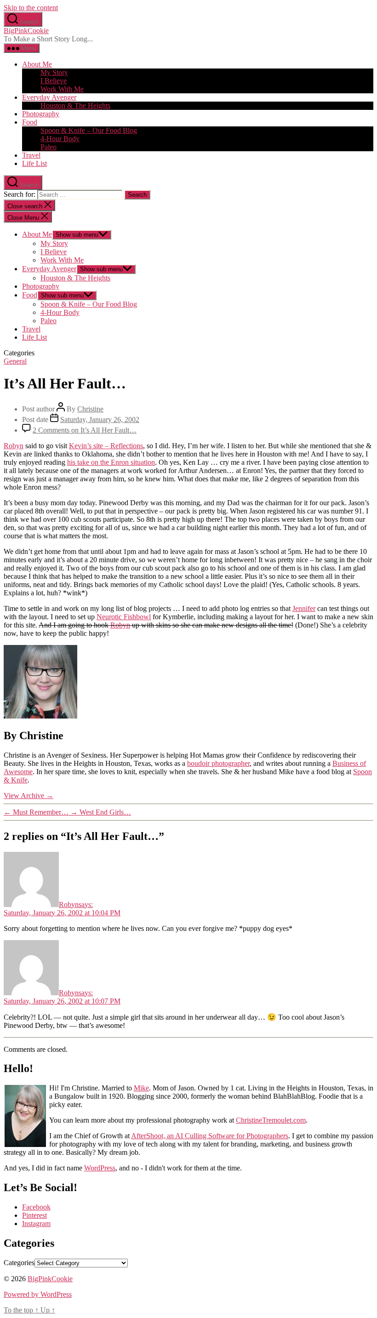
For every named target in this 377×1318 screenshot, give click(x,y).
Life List (34, 163)
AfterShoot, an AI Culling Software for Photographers (209, 1136)
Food (29, 122)
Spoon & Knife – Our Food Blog (88, 130)
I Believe (53, 81)
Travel (31, 155)
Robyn (13, 446)
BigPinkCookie (26, 30)
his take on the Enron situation (111, 462)
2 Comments (85, 430)
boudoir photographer (218, 763)
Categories (19, 1263)
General (15, 361)
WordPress (99, 1168)
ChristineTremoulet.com (271, 1120)
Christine (90, 409)
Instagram (36, 1223)
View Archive (28, 795)
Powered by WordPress (38, 1294)
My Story (54, 72)
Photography (40, 114)
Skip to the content (31, 7)
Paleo (48, 147)
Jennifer (303, 608)
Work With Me (62, 89)
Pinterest (34, 1215)
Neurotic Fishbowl (124, 617)
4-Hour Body (60, 139)
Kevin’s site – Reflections (106, 446)
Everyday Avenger (49, 97)
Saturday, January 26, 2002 (99, 419)
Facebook (36, 1207)
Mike (141, 1088)
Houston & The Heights (75, 105)
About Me (37, 64)
